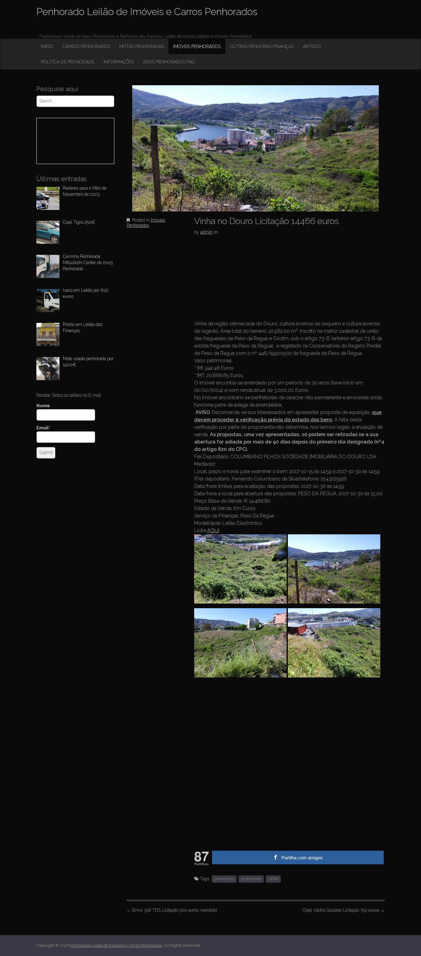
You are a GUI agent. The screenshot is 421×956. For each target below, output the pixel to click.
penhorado (224, 878)
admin (206, 232)
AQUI (213, 530)
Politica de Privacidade (67, 61)
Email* (43, 427)
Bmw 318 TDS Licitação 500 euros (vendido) (172, 910)
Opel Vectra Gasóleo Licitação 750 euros (344, 910)
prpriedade (251, 878)
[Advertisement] (240, 279)
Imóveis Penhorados (197, 46)
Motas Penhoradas (141, 46)
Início (47, 46)
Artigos (312, 46)
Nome (43, 405)
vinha (273, 878)
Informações (119, 61)
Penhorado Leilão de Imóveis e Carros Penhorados (146, 11)
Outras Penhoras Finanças (262, 46)
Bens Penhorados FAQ (168, 61)
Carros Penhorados (86, 46)
